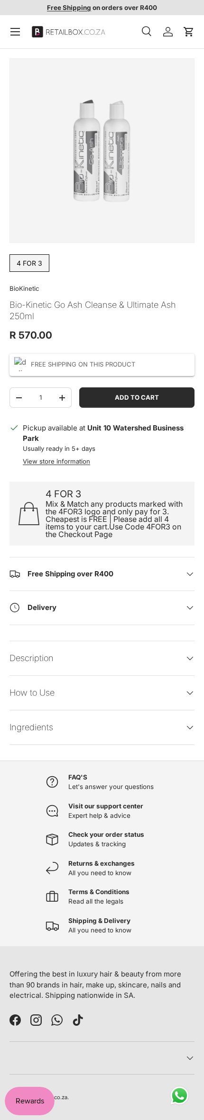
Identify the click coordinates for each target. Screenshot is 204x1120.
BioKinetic (24, 288)
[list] (102, 150)
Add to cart (137, 397)
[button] (188, 31)
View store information (56, 461)
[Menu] (15, 31)
